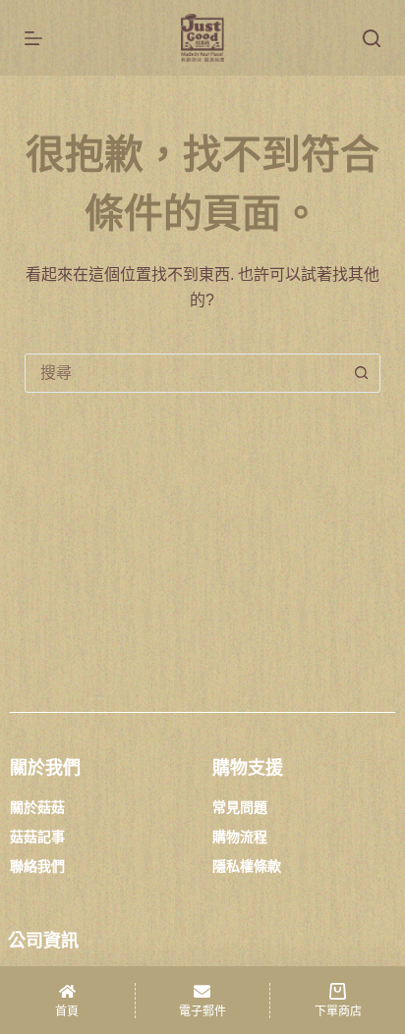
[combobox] (184, 373)
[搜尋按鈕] (360, 373)
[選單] (33, 38)
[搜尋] (371, 38)
